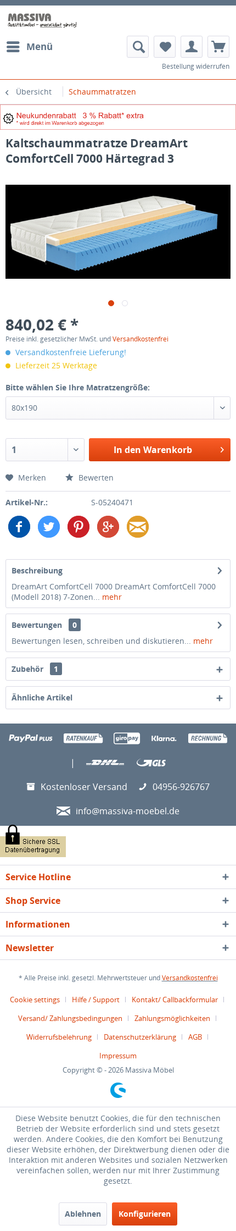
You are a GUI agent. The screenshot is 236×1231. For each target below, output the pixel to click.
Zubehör (35, 669)
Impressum (118, 1056)
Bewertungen (37, 625)
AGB (195, 1037)
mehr (111, 597)
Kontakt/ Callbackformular (175, 999)
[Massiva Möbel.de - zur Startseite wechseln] (42, 20)
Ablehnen (83, 1213)
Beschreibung (37, 570)
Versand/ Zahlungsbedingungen (70, 1018)
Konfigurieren (145, 1213)
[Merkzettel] (165, 47)
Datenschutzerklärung (140, 1037)
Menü (39, 46)
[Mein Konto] (192, 47)
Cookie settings (35, 999)
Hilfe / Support (96, 999)
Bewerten (95, 477)
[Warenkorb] (218, 47)
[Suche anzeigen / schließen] (138, 47)
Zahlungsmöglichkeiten (172, 1018)
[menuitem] (29, 47)
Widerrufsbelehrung (59, 1037)
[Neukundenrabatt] (118, 117)
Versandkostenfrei (140, 339)
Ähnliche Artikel (42, 697)
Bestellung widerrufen (195, 66)
